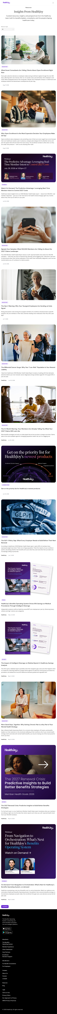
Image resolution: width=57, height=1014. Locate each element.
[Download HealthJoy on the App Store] (6, 928)
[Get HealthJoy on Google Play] (7, 932)
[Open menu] (53, 2)
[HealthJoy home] (6, 3)
